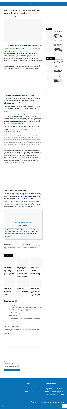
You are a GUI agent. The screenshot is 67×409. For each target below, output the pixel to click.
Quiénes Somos (18, 401)
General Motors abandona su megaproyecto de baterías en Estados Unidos (9, 291)
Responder (11, 320)
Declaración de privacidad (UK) (58, 402)
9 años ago (19, 305)
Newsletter (24, 401)
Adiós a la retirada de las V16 (47, 1)
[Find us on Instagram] (29, 387)
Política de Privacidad (38, 401)
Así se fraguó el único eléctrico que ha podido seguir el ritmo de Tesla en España (58, 64)
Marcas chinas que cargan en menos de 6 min (12, 1)
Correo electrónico (8, 356)
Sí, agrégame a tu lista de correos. (12, 366)
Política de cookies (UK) (46, 402)
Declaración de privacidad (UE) (49, 401)
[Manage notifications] (3, 406)
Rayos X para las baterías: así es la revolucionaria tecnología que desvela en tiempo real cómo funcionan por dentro (36, 271)
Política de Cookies (60, 401)
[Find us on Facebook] (24, 387)
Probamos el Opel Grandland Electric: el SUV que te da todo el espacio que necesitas (58, 50)
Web (25, 356)
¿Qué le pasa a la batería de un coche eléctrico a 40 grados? (22, 290)
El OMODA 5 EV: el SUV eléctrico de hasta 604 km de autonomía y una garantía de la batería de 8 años (58, 34)
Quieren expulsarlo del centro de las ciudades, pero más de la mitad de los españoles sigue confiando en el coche (58, 79)
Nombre (6, 350)
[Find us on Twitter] (26, 387)
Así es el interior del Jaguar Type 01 (36, 1)
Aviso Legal (30, 401)
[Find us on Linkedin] (35, 387)
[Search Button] (63, 4)
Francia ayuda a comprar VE (57, 1)
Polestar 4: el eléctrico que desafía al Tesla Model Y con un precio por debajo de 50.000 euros (58, 43)
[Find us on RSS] (31, 387)
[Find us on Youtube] (33, 387)
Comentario (7, 333)
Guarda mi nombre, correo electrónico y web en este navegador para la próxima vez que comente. (23, 362)
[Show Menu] (3, 4)
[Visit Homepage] (33, 3)
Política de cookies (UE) (36, 402)
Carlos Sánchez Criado (23, 222)
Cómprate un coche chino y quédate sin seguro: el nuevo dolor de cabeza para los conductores (58, 71)
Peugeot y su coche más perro (25, 1)
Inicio (13, 401)
